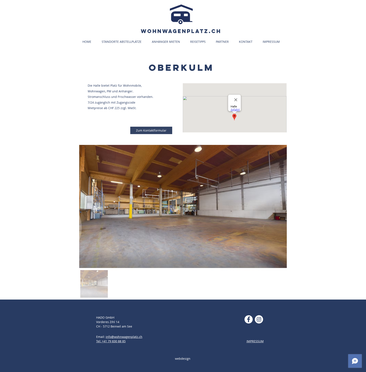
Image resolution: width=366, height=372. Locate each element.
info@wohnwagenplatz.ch (124, 337)
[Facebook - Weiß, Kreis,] (248, 319)
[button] (123, 42)
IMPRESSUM (255, 341)
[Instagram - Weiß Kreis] (259, 319)
